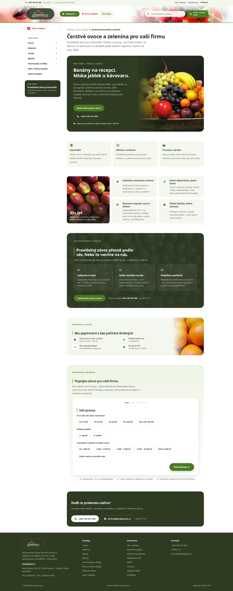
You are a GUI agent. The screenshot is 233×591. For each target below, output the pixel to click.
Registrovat (193, 2)
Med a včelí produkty (91, 566)
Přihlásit (204, 2)
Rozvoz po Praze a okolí (65, 2)
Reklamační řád (134, 558)
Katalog (70, 29)
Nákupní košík (133, 570)
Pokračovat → (182, 467)
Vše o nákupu (180, 2)
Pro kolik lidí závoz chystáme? (91, 415)
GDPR (129, 562)
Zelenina (86, 549)
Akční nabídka (91, 14)
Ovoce (85, 545)
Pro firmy (106, 14)
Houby (85, 554)
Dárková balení (89, 570)
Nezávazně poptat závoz (89, 108)
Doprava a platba (134, 549)
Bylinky (85, 558)
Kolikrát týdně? (84, 429)
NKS (209, 585)
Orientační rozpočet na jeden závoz (93, 443)
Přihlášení (131, 575)
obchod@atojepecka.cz (119, 518)
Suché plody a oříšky (91, 562)
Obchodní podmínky (136, 554)
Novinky (130, 566)
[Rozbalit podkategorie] (56, 43)
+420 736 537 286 (89, 116)
